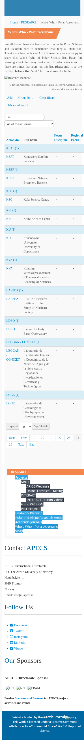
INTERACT (28, 495)
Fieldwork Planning (28, 513)
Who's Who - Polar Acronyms (36, 526)
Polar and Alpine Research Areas (38, 517)
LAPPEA (12, 299)
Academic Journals (28, 522)
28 (10, 444)
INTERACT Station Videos (44, 500)
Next (21, 444)
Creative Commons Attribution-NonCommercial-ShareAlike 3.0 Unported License (45, 726)
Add (10, 97)
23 (68, 437)
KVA (9, 268)
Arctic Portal (54, 717)
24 (77, 437)
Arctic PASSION (32, 504)
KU (8, 238)
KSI (8, 219)
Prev (24, 437)
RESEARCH (29, 22)
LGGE (10, 403)
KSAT (10, 156)
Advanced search (17, 105)
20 (42, 437)
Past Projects (30, 509)
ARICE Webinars (38, 486)
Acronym (12, 140)
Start (12, 437)
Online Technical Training (44, 491)
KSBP (10, 178)
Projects (21, 477)
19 (33, 437)
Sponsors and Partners (29, 698)
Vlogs (19, 531)
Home (14, 22)
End (31, 444)
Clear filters (46, 97)
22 (60, 437)
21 (51, 437)
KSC (9, 199)
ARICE (25, 482)
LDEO (10, 329)
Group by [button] (24, 97)
